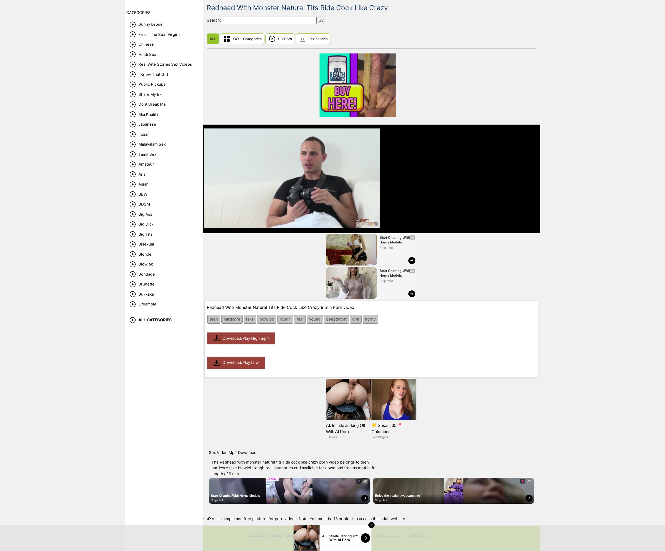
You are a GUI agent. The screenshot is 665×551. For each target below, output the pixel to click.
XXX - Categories (247, 39)
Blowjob (145, 264)
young (315, 319)
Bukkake (146, 294)
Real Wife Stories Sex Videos (165, 64)
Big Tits (145, 234)
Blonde (144, 254)
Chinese (146, 44)
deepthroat (336, 319)
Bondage (146, 274)
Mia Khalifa (148, 114)
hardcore (232, 319)
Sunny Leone (150, 24)
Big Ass (145, 214)
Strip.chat (386, 248)
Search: (214, 20)
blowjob (267, 319)
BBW (142, 194)
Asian (143, 184)
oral (355, 319)
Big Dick (146, 224)
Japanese (147, 124)
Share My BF (150, 94)
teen (214, 319)
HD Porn (285, 39)
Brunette (146, 284)
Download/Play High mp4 (246, 338)
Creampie (147, 304)
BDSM (144, 204)
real (299, 319)
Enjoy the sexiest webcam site (397, 496)
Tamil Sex (147, 154)
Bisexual (146, 244)
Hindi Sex (147, 54)
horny (370, 319)
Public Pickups (151, 84)
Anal (142, 174)
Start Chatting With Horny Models (395, 240)
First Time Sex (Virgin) (159, 34)
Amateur (146, 164)
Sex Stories (318, 39)
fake (250, 319)
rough (285, 319)
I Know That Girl (153, 74)
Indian (144, 134)
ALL (213, 39)
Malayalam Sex (152, 144)
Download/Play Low (241, 362)
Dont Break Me (152, 104)
